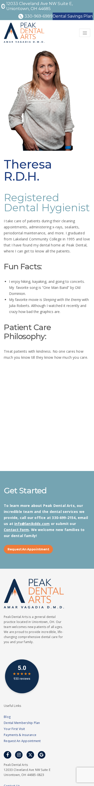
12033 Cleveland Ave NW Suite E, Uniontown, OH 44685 (39, 6)
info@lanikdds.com (32, 523)
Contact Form (16, 529)
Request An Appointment (28, 549)
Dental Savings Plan (73, 16)
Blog (7, 717)
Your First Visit (14, 729)
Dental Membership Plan (22, 723)
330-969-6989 (39, 16)
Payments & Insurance (20, 735)
